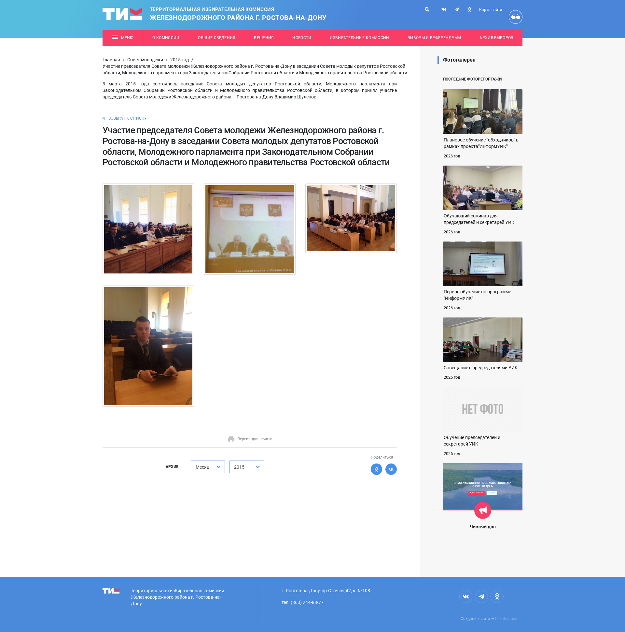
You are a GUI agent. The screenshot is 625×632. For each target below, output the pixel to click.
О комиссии (165, 38)
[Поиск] (427, 9)
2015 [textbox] (239, 467)
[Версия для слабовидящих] (515, 17)
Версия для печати (255, 439)
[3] (351, 217)
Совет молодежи (145, 59)
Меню (127, 38)
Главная (111, 59)
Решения (264, 38)
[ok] (469, 9)
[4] (148, 345)
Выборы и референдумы (434, 38)
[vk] (444, 9)
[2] (249, 228)
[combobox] (208, 467)
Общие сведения (217, 38)
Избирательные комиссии (359, 38)
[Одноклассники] (376, 469)
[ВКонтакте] (391, 469)
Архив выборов (496, 38)
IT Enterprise (506, 618)
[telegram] (457, 9)
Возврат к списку (127, 118)
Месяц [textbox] (202, 467)
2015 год (179, 59)
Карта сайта (490, 9)
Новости (301, 38)
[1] (148, 228)
